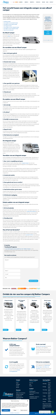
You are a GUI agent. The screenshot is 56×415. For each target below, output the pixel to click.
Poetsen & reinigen (19, 394)
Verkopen (18, 384)
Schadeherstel (19, 395)
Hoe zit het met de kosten (9, 30)
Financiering (18, 398)
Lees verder (48, 32)
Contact (51, 2)
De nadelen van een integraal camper (11, 28)
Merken (26, 2)
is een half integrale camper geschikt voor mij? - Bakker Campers (18, 248)
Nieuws (43, 2)
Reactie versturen (33, 280)
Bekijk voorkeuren (24, 410)
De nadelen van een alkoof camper (10, 24)
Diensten (32, 2)
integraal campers (25, 163)
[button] (27, 400)
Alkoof (9, 36)
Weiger (15, 410)
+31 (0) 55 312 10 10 (33, 398)
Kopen (17, 382)
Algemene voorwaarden (39, 413)
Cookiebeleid (12, 412)
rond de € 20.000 (29, 234)
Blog (47, 2)
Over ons (38, 2)
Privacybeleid (46, 413)
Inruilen (17, 385)
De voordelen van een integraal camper (11, 27)
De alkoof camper (7, 21)
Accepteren (6, 410)
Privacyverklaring (16, 412)
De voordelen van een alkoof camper (11, 22)
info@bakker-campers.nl (34, 396)
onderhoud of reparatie (31, 211)
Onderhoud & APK (19, 397)
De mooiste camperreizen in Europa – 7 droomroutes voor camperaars (48, 19)
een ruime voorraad (41, 346)
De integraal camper (8, 25)
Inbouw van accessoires (20, 392)
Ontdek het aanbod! (16, 329)
